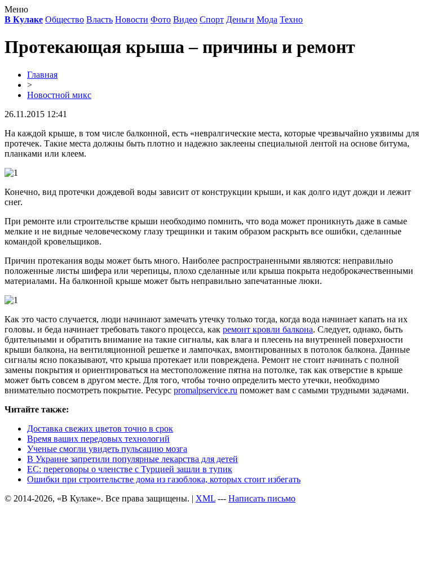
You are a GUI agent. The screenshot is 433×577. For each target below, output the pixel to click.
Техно (291, 19)
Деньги (240, 19)
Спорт (212, 19)
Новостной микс (59, 95)
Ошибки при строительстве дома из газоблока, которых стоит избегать (164, 479)
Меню (16, 9)
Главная (42, 74)
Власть (99, 19)
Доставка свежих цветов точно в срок (100, 428)
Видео (185, 19)
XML (205, 498)
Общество (64, 19)
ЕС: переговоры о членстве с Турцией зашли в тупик (129, 469)
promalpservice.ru (205, 390)
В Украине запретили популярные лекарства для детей (132, 459)
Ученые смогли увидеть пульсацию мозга (107, 449)
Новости (131, 19)
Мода (267, 19)
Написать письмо (261, 498)
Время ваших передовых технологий (98, 438)
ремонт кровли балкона (268, 329)
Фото (161, 19)
